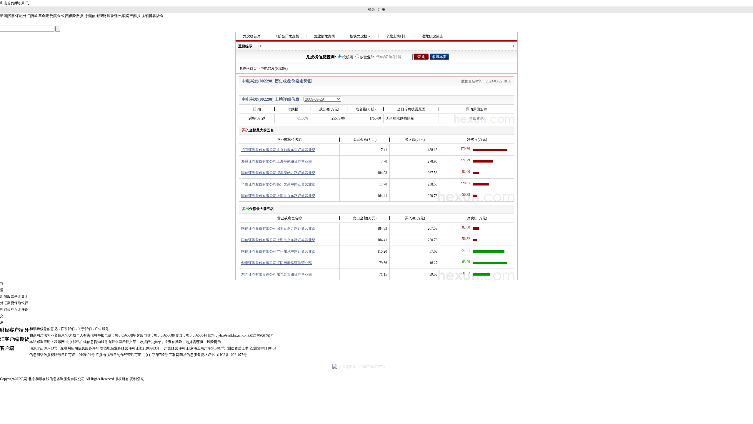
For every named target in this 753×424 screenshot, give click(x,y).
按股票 (347, 57)
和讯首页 (7, 3)
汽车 (121, 16)
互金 (17, 309)
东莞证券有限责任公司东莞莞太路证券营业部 (276, 274)
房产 (129, 16)
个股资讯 (476, 118)
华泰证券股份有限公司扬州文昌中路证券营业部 (278, 184)
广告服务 (102, 329)
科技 (137, 16)
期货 (49, 16)
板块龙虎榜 (358, 36)
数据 (80, 16)
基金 (41, 16)
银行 (64, 16)
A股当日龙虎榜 (287, 36)
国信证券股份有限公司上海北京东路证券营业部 (278, 196)
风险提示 (214, 342)
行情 (87, 16)
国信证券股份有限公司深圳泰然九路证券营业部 (278, 173)
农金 (160, 16)
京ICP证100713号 (44, 348)
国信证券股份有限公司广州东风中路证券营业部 (278, 251)
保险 (72, 16)
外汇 (26, 16)
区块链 (112, 16)
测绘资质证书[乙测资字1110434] (252, 348)
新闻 (3, 16)
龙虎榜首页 (252, 36)
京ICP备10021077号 (231, 355)
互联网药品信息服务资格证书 (192, 355)
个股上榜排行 (396, 36)
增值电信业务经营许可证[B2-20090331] (130, 348)
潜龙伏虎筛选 (432, 36)
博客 (152, 16)
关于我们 (85, 329)
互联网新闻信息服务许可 (79, 348)
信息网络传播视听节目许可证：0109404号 (62, 355)
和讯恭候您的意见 (43, 329)
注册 (381, 10)
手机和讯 (22, 3)
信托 (95, 16)
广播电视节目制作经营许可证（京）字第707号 (132, 355)
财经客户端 (12, 329)
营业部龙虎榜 (324, 36)
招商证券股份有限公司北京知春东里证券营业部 (278, 150)
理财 (102, 16)
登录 (371, 10)
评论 (18, 16)
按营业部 (367, 57)
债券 (34, 16)
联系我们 (68, 329)
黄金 (57, 16)
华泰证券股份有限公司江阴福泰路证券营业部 (276, 263)
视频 (144, 16)
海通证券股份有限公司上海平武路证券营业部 (276, 161)
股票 (11, 16)
